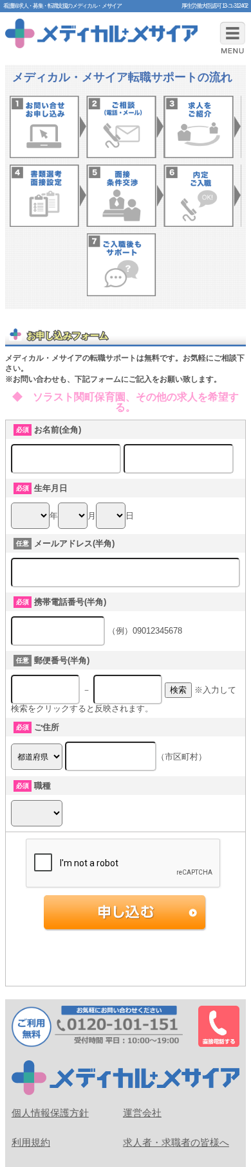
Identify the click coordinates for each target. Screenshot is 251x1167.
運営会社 (142, 1112)
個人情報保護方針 (50, 1112)
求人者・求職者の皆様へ (176, 1142)
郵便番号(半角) (61, 660)
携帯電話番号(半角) (70, 602)
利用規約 (31, 1142)
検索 (178, 690)
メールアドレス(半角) (74, 543)
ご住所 (46, 727)
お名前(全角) (57, 429)
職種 (42, 785)
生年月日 (51, 488)
